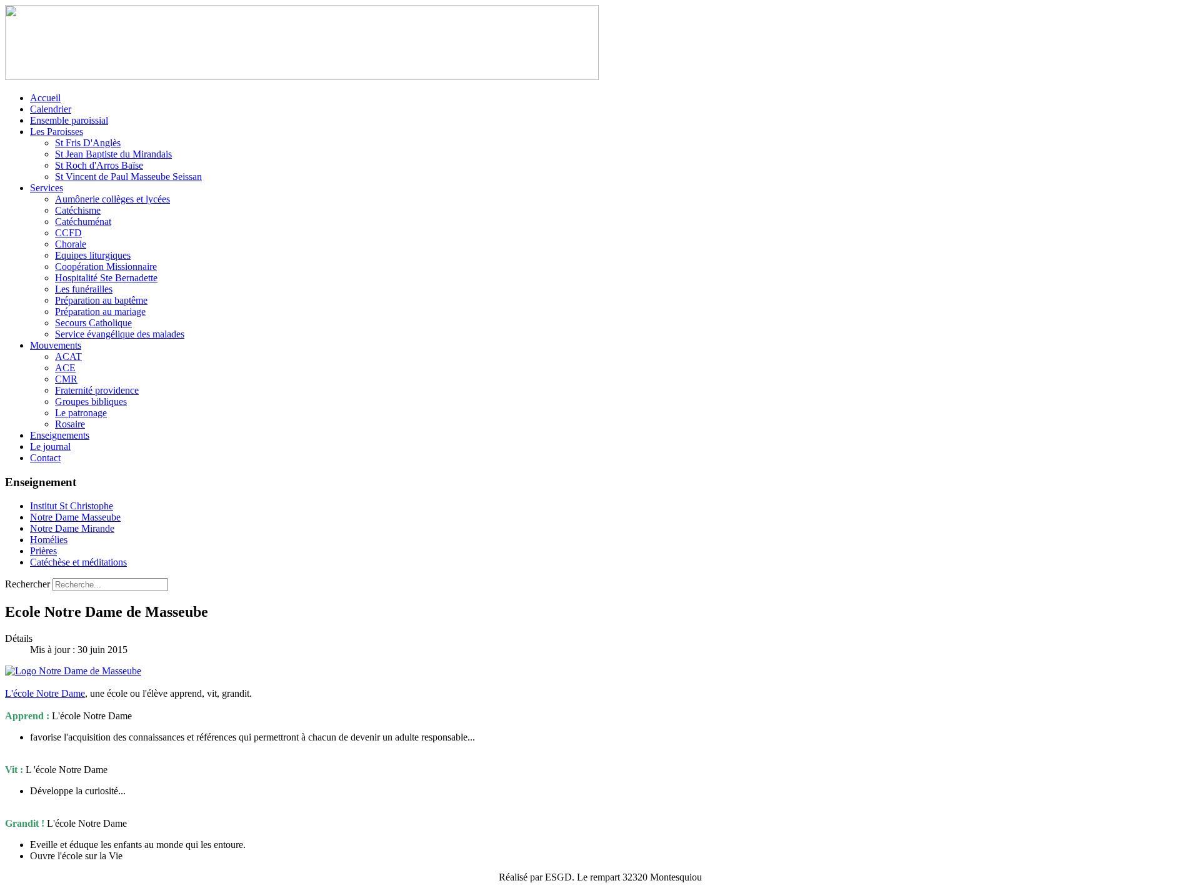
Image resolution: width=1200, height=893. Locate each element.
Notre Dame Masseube (75, 517)
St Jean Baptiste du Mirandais (113, 154)
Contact (45, 457)
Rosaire (70, 424)
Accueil (45, 97)
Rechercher (27, 584)
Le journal (50, 446)
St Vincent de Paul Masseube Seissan (128, 176)
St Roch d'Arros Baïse (99, 165)
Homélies (49, 539)
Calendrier (50, 109)
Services (46, 187)
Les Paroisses (56, 131)
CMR (66, 379)
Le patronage (81, 412)
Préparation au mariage (100, 311)
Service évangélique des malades (119, 334)
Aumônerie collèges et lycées (112, 199)
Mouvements (55, 345)
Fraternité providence (97, 390)
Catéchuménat (83, 221)
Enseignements (59, 435)
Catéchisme (78, 210)
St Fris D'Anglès (88, 142)
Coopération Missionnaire (106, 266)
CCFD (68, 232)
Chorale (70, 244)
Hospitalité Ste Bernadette (106, 277)
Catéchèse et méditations (78, 562)
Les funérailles (83, 289)
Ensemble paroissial (69, 120)
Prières (43, 551)
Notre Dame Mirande (72, 528)
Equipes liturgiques (93, 255)
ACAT (68, 356)
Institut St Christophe (71, 506)
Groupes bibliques (91, 401)
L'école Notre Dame (45, 693)
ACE (65, 367)
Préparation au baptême (101, 300)
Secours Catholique (93, 322)
